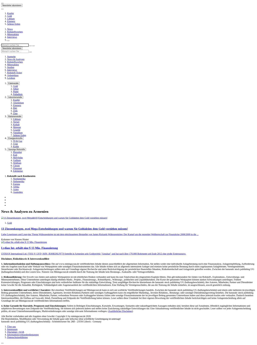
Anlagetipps (12, 75)
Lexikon (11, 78)
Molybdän (18, 157)
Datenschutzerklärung (17, 337)
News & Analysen (15, 59)
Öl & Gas (17, 141)
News (10, 29)
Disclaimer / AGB (15, 332)
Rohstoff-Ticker (14, 72)
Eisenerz (11, 21)
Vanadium (18, 132)
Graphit (16, 130)
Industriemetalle (15, 97)
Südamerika (18, 181)
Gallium (17, 160)
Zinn (15, 113)
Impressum (12, 329)
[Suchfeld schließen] (30, 45)
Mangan (17, 127)
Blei (15, 108)
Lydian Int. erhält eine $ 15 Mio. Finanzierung (29, 247)
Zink (15, 110)
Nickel (16, 122)
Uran (15, 144)
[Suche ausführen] (33, 45)
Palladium (17, 94)
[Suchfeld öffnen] (8, 40)
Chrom (16, 165)
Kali (15, 155)
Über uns (11, 326)
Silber (16, 89)
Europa (16, 184)
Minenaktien (13, 34)
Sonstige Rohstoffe (16, 149)
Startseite (11, 56)
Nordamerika (19, 178)
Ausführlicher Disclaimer (120, 311)
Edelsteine (18, 171)
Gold (9, 16)
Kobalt (16, 124)
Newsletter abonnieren (11, 5)
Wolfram (17, 163)
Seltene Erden (13, 24)
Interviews (12, 37)
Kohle (16, 146)
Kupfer (10, 13)
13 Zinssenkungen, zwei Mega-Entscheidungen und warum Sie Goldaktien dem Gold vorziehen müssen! (64, 228)
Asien (16, 189)
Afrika (16, 187)
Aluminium (18, 102)
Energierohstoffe (15, 138)
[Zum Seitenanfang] (2, 343)
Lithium (11, 18)
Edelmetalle (13, 83)
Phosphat (17, 152)
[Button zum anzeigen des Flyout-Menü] (2, 3)
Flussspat (17, 168)
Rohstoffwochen (15, 31)
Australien (18, 192)
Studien (10, 67)
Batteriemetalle (14, 116)
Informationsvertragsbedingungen (23, 334)
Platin (15, 91)
